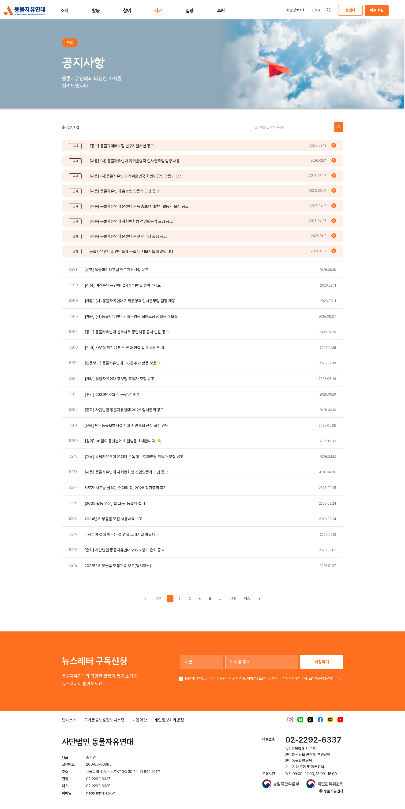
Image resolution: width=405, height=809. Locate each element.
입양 (190, 10)
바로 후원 (377, 10)
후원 (221, 10)
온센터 (350, 10)
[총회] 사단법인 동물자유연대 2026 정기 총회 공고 (124, 550)
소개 (64, 10)
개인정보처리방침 (169, 720)
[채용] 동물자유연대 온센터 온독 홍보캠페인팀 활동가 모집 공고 (139, 206)
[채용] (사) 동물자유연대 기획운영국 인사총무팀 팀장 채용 (135, 161)
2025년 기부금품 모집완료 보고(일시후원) (117, 565)
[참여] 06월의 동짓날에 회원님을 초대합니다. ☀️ (123, 441)
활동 (96, 10)
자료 (158, 10)
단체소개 (69, 720)
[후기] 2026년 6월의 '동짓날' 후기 (112, 394)
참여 (127, 10)
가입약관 (139, 720)
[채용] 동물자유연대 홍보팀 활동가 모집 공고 (124, 191)
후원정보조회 (296, 10)
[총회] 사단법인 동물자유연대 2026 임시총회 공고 (124, 410)
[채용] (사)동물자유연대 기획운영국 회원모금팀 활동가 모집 (136, 176)
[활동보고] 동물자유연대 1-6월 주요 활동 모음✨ (123, 363)
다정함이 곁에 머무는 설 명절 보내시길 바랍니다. (122, 534)
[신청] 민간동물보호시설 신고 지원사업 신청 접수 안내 (126, 425)
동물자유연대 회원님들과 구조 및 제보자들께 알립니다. (132, 251)
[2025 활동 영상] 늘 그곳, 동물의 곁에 (115, 503)
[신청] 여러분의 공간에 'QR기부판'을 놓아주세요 (123, 285)
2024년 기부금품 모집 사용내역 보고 (113, 519)
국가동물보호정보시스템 (104, 720)
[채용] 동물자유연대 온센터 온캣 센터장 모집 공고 (128, 236)
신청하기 (322, 661)
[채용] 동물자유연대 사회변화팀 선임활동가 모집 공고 (131, 221)
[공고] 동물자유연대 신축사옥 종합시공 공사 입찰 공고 (127, 332)
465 (232, 599)
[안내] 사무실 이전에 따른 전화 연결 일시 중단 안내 (124, 347)
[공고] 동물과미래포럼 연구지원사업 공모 (122, 146)
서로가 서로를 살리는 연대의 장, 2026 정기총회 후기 (125, 487)
